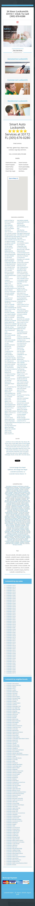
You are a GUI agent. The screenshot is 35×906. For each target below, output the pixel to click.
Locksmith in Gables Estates (13, 737)
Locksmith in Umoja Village (12, 803)
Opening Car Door (21, 265)
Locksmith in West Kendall (12, 784)
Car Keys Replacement (10, 264)
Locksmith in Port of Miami (12, 751)
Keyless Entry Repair (9, 261)
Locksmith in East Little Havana (13, 851)
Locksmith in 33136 (11, 597)
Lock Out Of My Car (9, 220)
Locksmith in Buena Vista (12, 719)
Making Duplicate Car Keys (23, 254)
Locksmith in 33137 (11, 590)
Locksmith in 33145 (11, 668)
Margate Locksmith (19, 515)
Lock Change (20, 261)
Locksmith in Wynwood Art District (14, 732)
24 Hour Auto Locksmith (23, 262)
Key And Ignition (21, 244)
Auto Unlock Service (9, 356)
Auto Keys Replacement (10, 425)
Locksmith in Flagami (11, 824)
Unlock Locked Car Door (23, 304)
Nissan (25, 442)
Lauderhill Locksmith (23, 534)
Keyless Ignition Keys (10, 419)
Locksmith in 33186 (11, 629)
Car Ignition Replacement (23, 377)
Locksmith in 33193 (11, 605)
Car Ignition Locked (9, 375)
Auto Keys (19, 283)
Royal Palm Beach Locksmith (13, 503)
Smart (18, 446)
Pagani (8, 453)
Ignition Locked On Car (10, 412)
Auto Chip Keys (20, 230)
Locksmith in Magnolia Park (12, 861)
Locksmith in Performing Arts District (15, 793)
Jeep (10, 448)
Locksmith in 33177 (11, 644)
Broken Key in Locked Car (11, 369)
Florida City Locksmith (25, 531)
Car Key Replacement (22, 332)
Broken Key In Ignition (22, 404)
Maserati (21, 448)
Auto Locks (7, 377)
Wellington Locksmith (12, 534)
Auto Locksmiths (9, 225)
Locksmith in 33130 (11, 623)
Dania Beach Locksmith (21, 535)
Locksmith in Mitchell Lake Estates (14, 753)
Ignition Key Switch (9, 366)
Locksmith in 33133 (11, 585)
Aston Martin (9, 450)
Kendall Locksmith (14, 541)
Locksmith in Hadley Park (12, 834)
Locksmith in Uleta (10, 826)
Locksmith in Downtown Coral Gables (15, 842)
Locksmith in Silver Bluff (12, 787)
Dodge (26, 450)
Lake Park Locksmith (17, 540)
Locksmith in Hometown (12, 776)
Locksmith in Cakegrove (12, 748)
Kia (27, 453)
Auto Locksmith (20, 362)
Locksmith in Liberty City (12, 700)
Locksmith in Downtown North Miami (15, 805)
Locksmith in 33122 (11, 614)
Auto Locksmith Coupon (23, 278)
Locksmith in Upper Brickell (12, 839)
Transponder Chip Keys (10, 262)
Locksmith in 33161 (11, 618)
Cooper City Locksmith (19, 523)
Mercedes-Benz (10, 451)
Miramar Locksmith (9, 537)
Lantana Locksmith (10, 535)
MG (11, 453)
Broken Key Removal (22, 379)
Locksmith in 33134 (11, 600)
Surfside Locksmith (24, 542)
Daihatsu (19, 445)
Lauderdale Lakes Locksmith (12, 543)
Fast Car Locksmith (9, 222)
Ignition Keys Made (9, 427)
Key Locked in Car (21, 293)
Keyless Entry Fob (9, 251)
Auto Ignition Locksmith (10, 359)
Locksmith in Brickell (11, 864)
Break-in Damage (21, 417)
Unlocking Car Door (22, 408)
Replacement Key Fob (22, 312)
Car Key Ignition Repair (22, 280)
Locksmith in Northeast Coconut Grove (15, 813)
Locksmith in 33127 (11, 640)
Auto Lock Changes (21, 388)
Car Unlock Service (9, 367)
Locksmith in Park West (11, 693)
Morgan (7, 445)
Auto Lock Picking (21, 309)
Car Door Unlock (9, 417)
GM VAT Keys (8, 303)
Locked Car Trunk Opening (23, 338)
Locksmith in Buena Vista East (13, 721)
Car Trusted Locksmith (10, 314)
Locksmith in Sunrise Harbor (13, 696)
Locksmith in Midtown (11, 779)
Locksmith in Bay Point (11, 847)
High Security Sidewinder (10, 238)
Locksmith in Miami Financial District (15, 750)
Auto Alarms (8, 230)
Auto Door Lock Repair (22, 256)
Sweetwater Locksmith (20, 499)
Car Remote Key (8, 424)
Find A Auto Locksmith (10, 340)
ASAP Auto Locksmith (22, 380)
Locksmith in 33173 (11, 631)
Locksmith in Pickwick (11, 701)
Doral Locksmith (20, 538)
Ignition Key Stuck (21, 328)
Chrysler (20, 453)
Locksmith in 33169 (11, 655)
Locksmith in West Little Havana (13, 758)
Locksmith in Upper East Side (13, 808)
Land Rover (8, 442)
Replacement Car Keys (22, 383)
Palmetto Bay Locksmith (11, 513)
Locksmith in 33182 (11, 632)
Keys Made (19, 238)
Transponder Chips (21, 246)
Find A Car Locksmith (10, 315)
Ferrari (13, 442)
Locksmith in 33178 (11, 645)
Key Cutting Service (9, 361)
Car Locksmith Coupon (22, 273)
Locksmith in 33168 (11, 653)
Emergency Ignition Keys (10, 235)
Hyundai (11, 446)
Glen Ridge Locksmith (10, 522)
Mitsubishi (16, 451)
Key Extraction (8, 348)
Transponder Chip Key (10, 358)
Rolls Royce (15, 450)
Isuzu (23, 450)
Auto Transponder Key (22, 267)
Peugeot (7, 448)
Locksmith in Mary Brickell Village (14, 848)
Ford (24, 451)
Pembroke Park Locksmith (17, 497)
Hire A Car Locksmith (22, 277)
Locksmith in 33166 (11, 658)
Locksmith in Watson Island (12, 767)
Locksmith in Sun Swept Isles (13, 708)
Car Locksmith (20, 353)
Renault (15, 445)
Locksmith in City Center (12, 806)
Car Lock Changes (9, 341)
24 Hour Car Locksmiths (23, 285)
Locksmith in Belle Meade (12, 730)
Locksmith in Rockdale (11, 716)
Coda (7, 446)
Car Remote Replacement (23, 252)
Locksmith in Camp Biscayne (13, 830)
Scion (27, 446)
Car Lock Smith (20, 349)
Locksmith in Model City (12, 740)
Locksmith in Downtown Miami (13, 816)
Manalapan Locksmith (20, 525)
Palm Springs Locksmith (20, 494)
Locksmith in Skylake (11, 687)
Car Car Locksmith (21, 401)
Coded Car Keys (21, 288)
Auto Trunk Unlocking (10, 252)
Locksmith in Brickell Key (12, 777)
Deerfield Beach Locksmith (17, 509)
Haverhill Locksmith (23, 490)
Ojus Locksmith (23, 519)
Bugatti (28, 443)
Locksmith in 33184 (11, 598)
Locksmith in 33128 (11, 626)
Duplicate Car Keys (9, 327)
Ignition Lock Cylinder (22, 409)
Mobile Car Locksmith (22, 272)
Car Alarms (19, 356)
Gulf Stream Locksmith (16, 506)
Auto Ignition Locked (22, 411)
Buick (10, 443)
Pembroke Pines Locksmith (11, 512)
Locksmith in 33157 (11, 611)
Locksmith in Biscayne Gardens (13, 819)
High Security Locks (21, 324)
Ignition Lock (8, 283)
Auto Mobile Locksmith (22, 220)
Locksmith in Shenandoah (12, 683)
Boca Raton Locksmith (20, 498)
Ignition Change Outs (22, 236)
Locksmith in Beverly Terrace (13, 790)
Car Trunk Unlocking (22, 248)
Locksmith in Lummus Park (12, 818)
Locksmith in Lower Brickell (12, 843)
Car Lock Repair (8, 396)
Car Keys (7, 343)
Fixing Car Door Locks (22, 374)
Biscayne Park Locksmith (21, 500)
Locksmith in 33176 (11, 661)
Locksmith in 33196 (11, 647)
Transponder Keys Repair (11, 236)
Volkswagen (8, 455)
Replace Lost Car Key (22, 290)
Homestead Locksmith (19, 524)
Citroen (25, 448)
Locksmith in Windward (12, 822)
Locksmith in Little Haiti (11, 695)
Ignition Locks (8, 401)
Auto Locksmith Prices (10, 393)
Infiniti (16, 442)
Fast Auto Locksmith (9, 293)
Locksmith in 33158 (11, 621)
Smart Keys (19, 315)
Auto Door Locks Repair (23, 398)
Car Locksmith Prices (10, 267)
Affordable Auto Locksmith (23, 341)
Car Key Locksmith (21, 414)
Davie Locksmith (9, 492)
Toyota (22, 446)
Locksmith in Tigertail (11, 743)
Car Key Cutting (8, 246)
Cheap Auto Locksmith (10, 429)
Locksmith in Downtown (12, 763)
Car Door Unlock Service (23, 320)
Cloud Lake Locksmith (24, 512)
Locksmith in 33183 (11, 634)
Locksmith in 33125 (11, 648)
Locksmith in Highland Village (13, 850)
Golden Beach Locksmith (24, 502)
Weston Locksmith (14, 531)
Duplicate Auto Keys (22, 264)
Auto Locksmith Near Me (10, 307)
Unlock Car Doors (21, 240)
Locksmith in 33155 (11, 639)
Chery (11, 445)
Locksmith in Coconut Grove (13, 827)
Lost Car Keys (20, 241)
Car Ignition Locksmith (10, 243)
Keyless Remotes (21, 251)
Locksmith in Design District (13, 829)
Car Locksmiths (8, 270)
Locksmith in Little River (12, 845)
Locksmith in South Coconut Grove (14, 800)
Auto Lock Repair (9, 354)
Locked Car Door (9, 285)
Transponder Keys (21, 327)
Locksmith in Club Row (11, 704)
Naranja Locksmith (17, 544)
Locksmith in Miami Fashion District (14, 840)
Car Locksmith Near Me (10, 362)
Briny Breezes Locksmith (18, 528)
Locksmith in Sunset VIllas (12, 735)
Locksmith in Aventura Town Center (14, 771)
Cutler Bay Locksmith (24, 543)
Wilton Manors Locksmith (22, 491)
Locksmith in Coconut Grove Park (14, 821)
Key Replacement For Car (11, 288)
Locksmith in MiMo (10, 761)
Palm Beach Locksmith (21, 517)
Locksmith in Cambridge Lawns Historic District (17, 738)
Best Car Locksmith (9, 272)
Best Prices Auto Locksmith (23, 296)
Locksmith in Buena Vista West (13, 685)
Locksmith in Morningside (12, 722)
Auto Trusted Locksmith (22, 382)
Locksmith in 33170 (11, 637)
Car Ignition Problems (10, 241)
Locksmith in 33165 (11, 669)
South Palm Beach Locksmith (12, 519)
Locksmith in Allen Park (11, 801)
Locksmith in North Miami (12, 780)
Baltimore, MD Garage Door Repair (17, 469)
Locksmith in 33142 (11, 593)
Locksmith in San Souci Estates (13, 785)
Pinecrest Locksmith (23, 511)
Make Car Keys (8, 432)
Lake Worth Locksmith (23, 513)
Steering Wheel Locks (10, 406)
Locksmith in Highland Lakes (13, 712)
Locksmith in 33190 (11, 610)
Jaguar (26, 451)
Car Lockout (7, 223)
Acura (23, 445)
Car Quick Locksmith (22, 314)
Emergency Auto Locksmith (23, 422)
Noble (15, 446)
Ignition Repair (8, 333)
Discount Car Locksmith (10, 320)
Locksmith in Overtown (11, 724)
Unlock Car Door (21, 416)
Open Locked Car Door (22, 322)
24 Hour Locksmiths (9, 259)
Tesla (28, 448)
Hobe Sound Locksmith (16, 508)
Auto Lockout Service (22, 364)
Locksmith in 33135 (11, 656)
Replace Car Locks (21, 291)
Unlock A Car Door (9, 408)
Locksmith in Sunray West (12, 858)
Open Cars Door (9, 231)
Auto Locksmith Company (11, 240)
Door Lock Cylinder (9, 228)
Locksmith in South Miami (12, 835)
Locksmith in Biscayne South (13, 837)
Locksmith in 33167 (11, 666)
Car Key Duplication (22, 298)
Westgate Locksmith (17, 496)
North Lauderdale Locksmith (17, 510)
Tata (22, 442)
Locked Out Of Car (21, 421)
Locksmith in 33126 (11, 642)
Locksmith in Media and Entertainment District (17, 754)
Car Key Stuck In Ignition (22, 311)
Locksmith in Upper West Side (13, 788)
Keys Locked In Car (9, 433)
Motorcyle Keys (20, 317)
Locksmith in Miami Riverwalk (13, 709)
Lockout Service (8, 299)
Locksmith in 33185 (11, 595)
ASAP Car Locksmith (9, 317)
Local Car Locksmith (9, 304)
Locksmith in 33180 (11, 603)
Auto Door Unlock (21, 400)
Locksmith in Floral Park (12, 797)
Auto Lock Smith (21, 375)
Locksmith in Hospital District (13, 703)
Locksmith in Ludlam (11, 690)
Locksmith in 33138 (11, 606)
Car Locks (7, 349)
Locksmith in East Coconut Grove (14, 725)
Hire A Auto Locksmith (10, 335)
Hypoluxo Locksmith (11, 491)
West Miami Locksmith (11, 486)
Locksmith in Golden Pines (12, 832)
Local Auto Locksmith (22, 337)
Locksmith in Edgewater (12, 769)
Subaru (28, 455)
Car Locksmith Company (10, 233)
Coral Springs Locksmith (19, 493)
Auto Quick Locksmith (10, 364)
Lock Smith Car (20, 286)
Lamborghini (15, 448)
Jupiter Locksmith (10, 515)
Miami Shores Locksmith (18, 510)
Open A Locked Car (9, 269)
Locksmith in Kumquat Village (13, 698)
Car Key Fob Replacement (23, 419)
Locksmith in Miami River (12, 691)
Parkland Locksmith (19, 527)
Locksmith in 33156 (11, 671)
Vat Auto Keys (8, 311)
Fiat (25, 446)
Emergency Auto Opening (23, 395)
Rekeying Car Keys (9, 286)
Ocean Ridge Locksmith (24, 487)
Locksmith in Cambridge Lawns (13, 766)
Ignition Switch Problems (10, 411)
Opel (21, 451)
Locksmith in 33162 (11, 613)
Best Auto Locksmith (9, 312)
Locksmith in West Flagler (12, 809)
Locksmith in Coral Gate (12, 729)
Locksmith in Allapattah (12, 814)
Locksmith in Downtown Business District (16, 792)
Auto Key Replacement (10, 254)
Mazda (12, 455)
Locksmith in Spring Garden (13, 746)
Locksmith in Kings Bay (11, 711)
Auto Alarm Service (21, 370)
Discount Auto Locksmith (23, 403)
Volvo (16, 453)
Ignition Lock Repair (9, 306)
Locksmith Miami (8, 892)
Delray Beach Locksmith (21, 516)
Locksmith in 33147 (11, 619)
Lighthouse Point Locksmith (12, 488)
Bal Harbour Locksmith (10, 533)
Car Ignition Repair (9, 273)
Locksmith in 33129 (11, 652)
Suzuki (13, 443)
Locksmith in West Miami (12, 855)
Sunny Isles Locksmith (21, 522)
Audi (13, 453)
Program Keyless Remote (11, 422)
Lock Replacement (21, 366)
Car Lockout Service (22, 343)
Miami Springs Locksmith (23, 518)
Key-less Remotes (9, 244)
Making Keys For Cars (22, 299)
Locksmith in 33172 (11, 589)
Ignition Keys (20, 330)
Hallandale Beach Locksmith (11, 487)
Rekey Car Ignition (9, 227)
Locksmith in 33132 (11, 650)
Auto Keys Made (21, 225)
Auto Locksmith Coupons (11, 328)
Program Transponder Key (23, 275)
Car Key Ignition (8, 388)
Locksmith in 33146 (11, 635)
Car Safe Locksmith (9, 256)
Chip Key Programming (10, 325)
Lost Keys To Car (9, 298)
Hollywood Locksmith (25, 541)
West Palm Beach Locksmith (23, 533)
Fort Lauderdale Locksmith (18, 529)
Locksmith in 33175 (11, 602)
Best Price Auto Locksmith (23, 249)
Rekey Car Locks (21, 372)
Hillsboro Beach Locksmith (20, 492)
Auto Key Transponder (10, 291)
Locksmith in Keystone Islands (13, 795)
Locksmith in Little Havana (12, 733)
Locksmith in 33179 (11, 673)
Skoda (20, 443)
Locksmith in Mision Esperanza (13, 860)
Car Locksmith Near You (10, 387)
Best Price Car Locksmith (10, 324)
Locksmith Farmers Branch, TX (17, 474)
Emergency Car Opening (10, 301)
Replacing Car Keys (21, 270)
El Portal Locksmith (16, 504)
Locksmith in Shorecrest (12, 714)
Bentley (24, 453)
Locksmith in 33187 (11, 663)
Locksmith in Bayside (11, 717)
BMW (17, 443)
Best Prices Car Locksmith (23, 319)
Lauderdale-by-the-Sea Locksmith (22, 536)
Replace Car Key (8, 319)
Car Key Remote (21, 257)
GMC (20, 455)
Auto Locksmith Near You (23, 361)
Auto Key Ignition (9, 282)
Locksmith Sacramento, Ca (17, 472)
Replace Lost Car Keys (10, 309)
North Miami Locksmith (22, 486)
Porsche (24, 443)
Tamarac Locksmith (24, 488)
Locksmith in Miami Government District (15, 856)
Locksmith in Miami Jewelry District (14, 853)
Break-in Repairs (9, 290)
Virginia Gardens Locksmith (12, 542)
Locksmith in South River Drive (13, 727)
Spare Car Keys (20, 390)
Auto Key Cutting (21, 351)
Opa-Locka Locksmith (20, 537)
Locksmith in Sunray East (12, 742)
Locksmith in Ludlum (11, 756)
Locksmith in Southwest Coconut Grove (15, 782)
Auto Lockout (20, 396)
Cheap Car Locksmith (22, 367)
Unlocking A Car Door (10, 379)
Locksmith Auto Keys (22, 282)
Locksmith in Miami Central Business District (16, 863)
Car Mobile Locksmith (10, 265)
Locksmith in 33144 (11, 624)
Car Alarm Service (21, 340)
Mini (20, 442)
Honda (16, 455)
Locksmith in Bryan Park (12, 811)
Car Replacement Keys (10, 374)
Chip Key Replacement (10, 404)
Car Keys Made (8, 257)
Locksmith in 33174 (11, 587)
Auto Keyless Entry (21, 345)
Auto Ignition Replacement (23, 233)
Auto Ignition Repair (22, 269)
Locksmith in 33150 (11, 616)
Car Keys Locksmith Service (23, 406)
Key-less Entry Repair (10, 421)
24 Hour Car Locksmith (22, 294)
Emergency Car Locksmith (23, 259)
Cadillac (27, 445)
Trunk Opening (20, 369)
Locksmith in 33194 (11, 592)
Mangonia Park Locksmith (18, 505)
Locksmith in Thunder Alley (12, 745)
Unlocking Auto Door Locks (23, 387)
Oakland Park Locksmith (12, 490)
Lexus (20, 450)
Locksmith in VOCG (10, 688)
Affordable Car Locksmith (23, 235)
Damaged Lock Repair (10, 395)
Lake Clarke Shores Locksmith (18, 530)
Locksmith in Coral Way (12, 759)
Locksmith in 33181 (11, 627)
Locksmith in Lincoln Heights (13, 774)
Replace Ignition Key (9, 322)
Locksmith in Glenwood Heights (13, 772)
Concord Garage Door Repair (18, 467)
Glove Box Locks (9, 403)
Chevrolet (23, 455)
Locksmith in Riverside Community (14, 798)
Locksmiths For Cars (22, 354)
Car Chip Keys (8, 409)
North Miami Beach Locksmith (23, 521)
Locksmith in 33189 (11, 665)
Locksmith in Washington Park (13, 706)
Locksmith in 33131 (11, 660)
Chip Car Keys (8, 430)
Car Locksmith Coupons (23, 243)
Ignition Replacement (22, 231)
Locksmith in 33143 (11, 608)
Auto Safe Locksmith (22, 325)
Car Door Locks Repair (22, 412)
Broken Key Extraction (22, 385)
